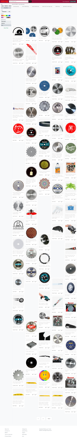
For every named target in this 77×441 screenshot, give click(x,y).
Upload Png (24, 430)
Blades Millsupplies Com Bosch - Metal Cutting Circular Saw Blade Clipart (31, 100)
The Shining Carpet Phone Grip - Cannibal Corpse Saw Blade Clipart (31, 240)
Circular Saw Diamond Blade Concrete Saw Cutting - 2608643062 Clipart (44, 383)
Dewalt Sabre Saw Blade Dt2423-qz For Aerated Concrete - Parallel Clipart (44, 403)
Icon (23, 436)
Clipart (23, 432)
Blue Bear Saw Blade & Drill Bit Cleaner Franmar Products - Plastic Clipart (57, 176)
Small (10, 5)
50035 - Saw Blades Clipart (57, 236)
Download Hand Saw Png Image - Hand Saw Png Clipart (70, 256)
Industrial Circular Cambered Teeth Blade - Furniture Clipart (44, 323)
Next (49, 418)
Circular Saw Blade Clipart (57, 77)
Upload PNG (73, 1)
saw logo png (16, 6)
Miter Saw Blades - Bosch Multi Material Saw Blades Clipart (57, 58)
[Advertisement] (44, 16)
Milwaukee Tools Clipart (30, 333)
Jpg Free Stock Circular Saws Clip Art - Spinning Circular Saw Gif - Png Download (18, 252)
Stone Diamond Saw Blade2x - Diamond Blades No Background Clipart (18, 193)
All (9, 11)
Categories (24, 429)
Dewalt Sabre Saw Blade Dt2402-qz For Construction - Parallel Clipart (31, 390)
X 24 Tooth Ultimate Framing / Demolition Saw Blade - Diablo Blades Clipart (18, 136)
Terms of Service (8, 434)
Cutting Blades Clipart (17, 289)
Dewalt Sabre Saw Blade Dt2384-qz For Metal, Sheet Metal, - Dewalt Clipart (57, 404)
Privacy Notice (8, 436)
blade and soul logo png (47, 6)
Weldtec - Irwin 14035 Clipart (70, 351)
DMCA (6, 432)
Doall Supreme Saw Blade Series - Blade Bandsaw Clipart (44, 132)
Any (2, 25)
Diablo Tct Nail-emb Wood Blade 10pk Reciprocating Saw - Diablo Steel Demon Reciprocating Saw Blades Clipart (31, 58)
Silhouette (4, 11)
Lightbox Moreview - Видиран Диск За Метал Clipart (57, 346)
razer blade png (25, 6)
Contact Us (7, 430)
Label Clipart (28, 278)
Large (2, 5)
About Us (7, 429)
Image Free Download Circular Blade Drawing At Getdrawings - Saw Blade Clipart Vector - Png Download (31, 181)
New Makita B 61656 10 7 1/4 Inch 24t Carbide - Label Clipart (44, 344)
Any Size (6, 7)
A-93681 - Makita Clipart (17, 271)
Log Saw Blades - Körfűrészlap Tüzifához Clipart (69, 58)
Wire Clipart (54, 327)
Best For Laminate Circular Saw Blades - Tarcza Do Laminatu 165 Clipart (44, 93)
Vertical (3, 23)
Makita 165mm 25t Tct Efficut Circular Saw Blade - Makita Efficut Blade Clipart (44, 152)
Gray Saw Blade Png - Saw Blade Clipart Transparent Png (31, 159)
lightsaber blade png (67, 6)
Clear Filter (6, 27)
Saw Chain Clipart (55, 290)
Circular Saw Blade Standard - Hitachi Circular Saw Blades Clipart (57, 115)
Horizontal (3, 21)
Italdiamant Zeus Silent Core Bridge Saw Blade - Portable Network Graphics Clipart (31, 79)
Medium (6, 5)
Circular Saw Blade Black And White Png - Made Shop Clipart (31, 370)
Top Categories (66, 1)
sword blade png (35, 6)
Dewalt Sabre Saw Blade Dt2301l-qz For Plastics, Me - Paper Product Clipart (18, 402)
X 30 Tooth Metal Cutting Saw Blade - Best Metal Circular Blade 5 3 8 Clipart (70, 135)
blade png (58, 6)
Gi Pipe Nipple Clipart (30, 351)
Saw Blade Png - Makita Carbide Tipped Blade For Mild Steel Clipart (31, 120)
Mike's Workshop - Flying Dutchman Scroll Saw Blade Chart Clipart (18, 116)
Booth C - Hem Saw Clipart (57, 365)
